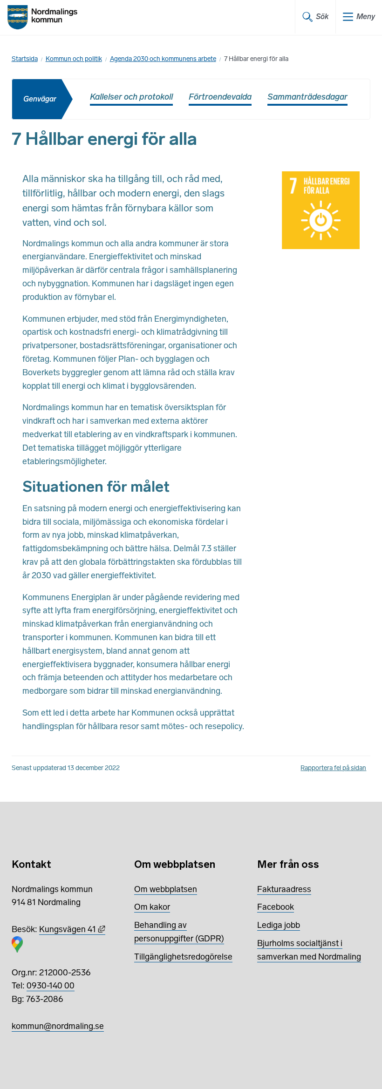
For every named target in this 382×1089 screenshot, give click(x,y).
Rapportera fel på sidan (333, 768)
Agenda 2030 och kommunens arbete (163, 59)
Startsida (25, 59)
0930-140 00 (51, 986)
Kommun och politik (74, 59)
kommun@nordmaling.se (58, 1026)
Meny (365, 16)
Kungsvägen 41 (72, 929)
